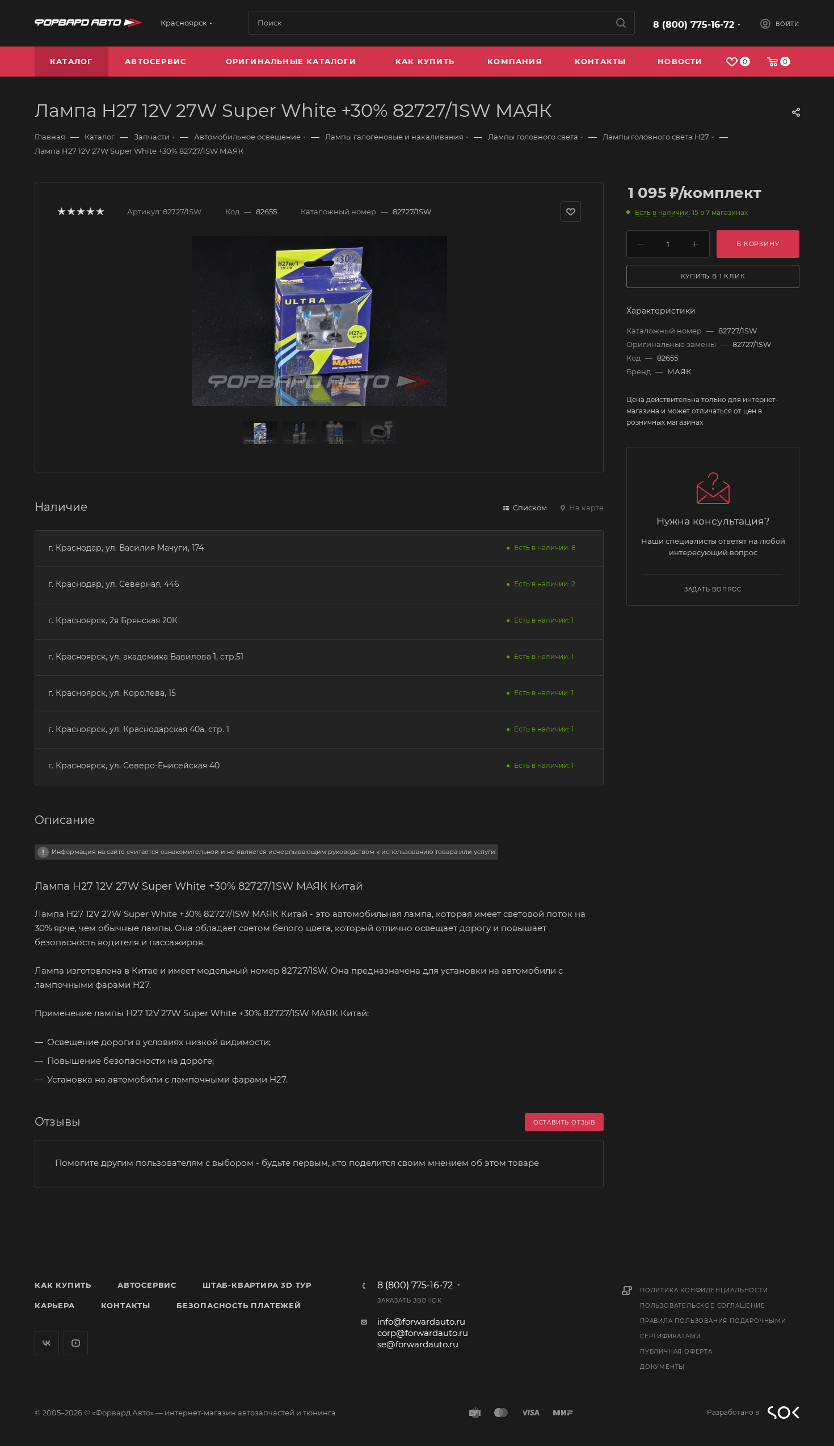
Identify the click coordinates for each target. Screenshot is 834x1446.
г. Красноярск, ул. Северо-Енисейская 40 (134, 765)
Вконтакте (47, 1343)
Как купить (63, 1284)
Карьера (55, 1305)
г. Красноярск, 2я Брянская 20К (113, 620)
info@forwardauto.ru (421, 1321)
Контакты (125, 1305)
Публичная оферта (676, 1351)
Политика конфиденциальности (704, 1290)
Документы (662, 1367)
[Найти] (621, 23)
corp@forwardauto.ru (422, 1332)
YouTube (76, 1343)
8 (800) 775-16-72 (693, 24)
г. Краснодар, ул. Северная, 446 (113, 584)
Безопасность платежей (238, 1305)
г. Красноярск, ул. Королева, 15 (112, 693)
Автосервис (146, 1284)
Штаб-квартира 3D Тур (257, 1284)
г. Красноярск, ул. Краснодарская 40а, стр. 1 (138, 729)
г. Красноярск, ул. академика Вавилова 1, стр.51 (145, 657)
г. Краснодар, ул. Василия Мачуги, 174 (126, 548)
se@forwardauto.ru (417, 1344)
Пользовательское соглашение (702, 1305)
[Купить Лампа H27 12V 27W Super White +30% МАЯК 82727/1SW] (319, 321)
